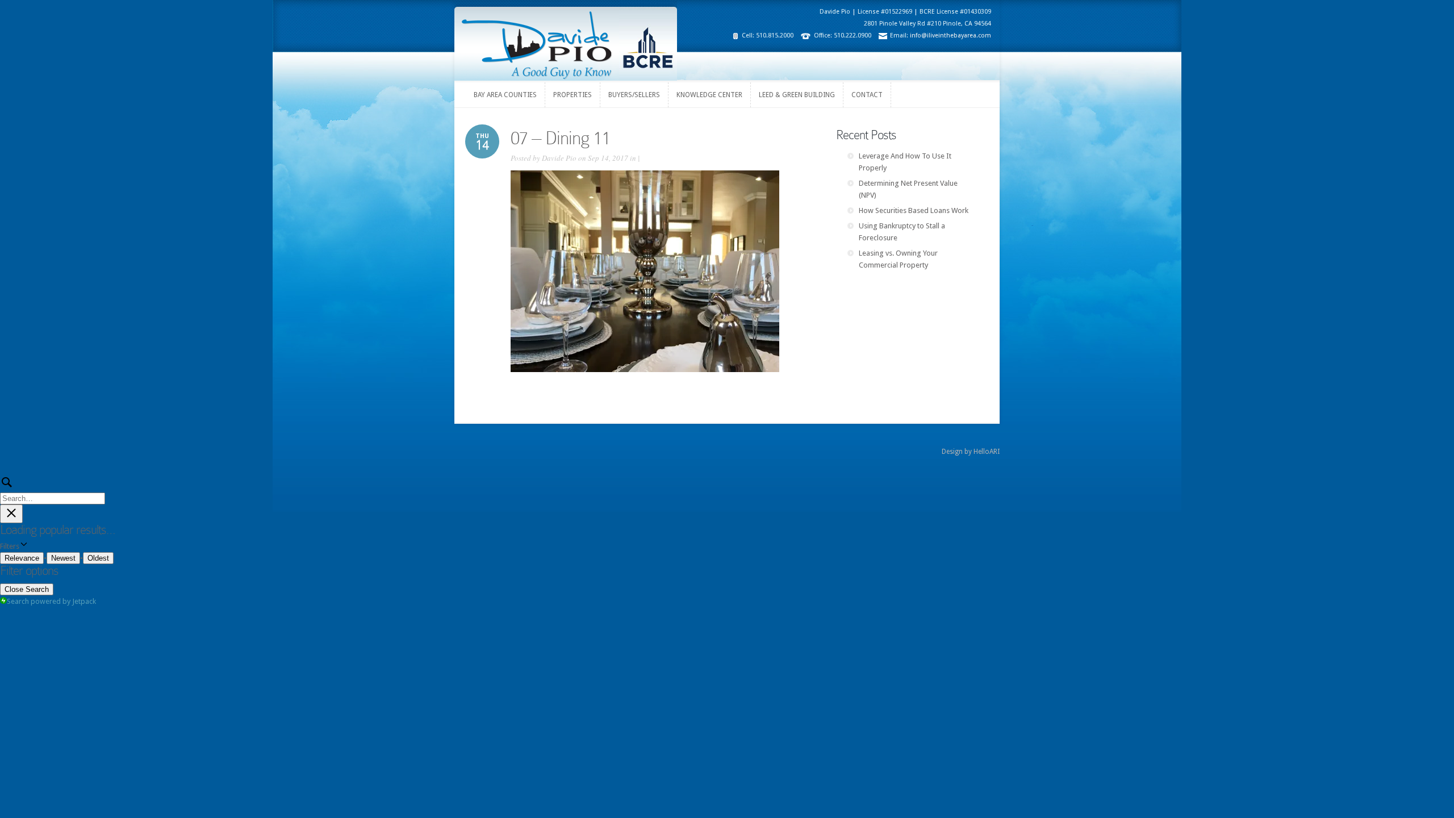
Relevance (22, 558)
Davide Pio (559, 158)
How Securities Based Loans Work (913, 210)
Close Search (27, 589)
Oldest (98, 558)
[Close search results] (11, 513)
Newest (63, 558)
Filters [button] (23, 546)
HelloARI (986, 452)
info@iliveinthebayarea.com (950, 35)
